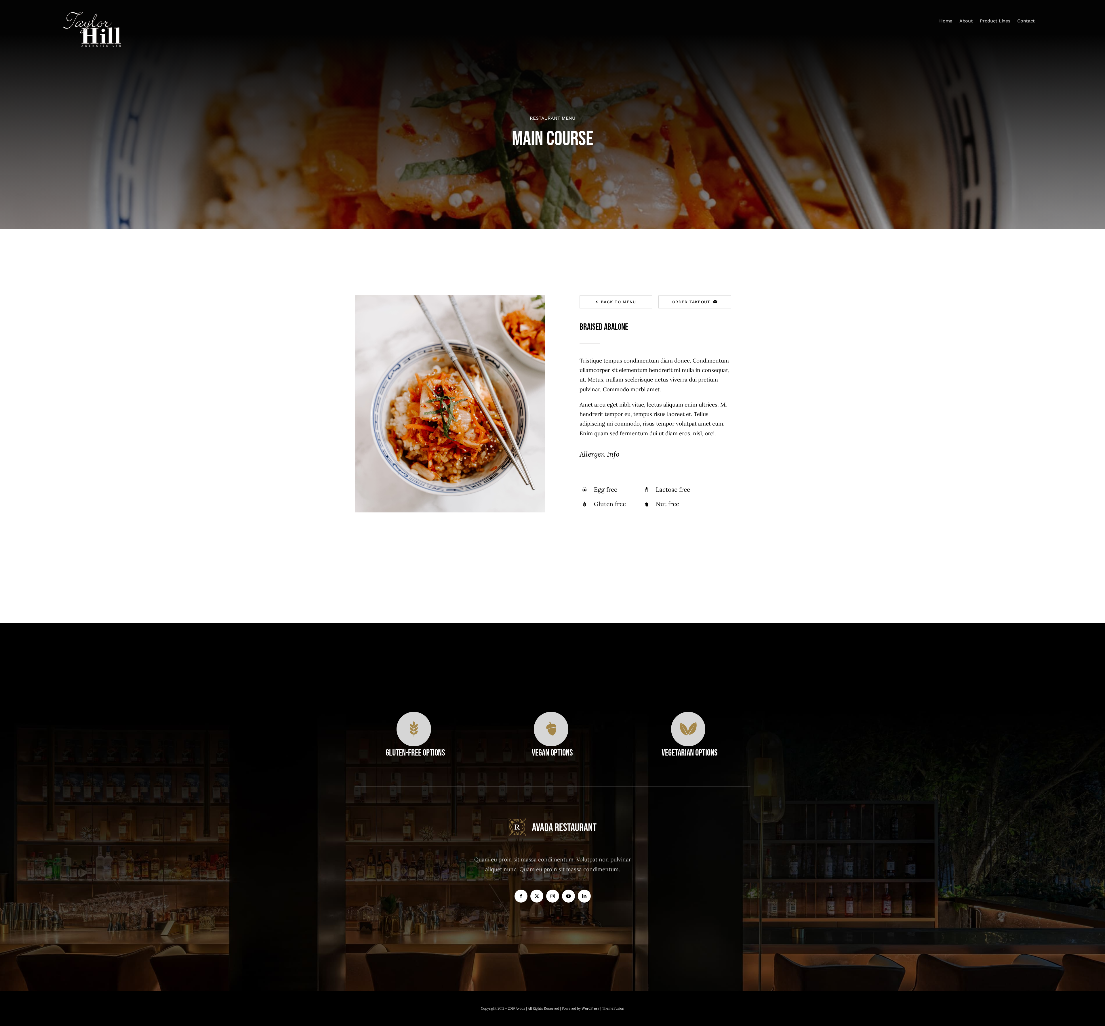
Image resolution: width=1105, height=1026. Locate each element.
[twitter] (536, 896)
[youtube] (568, 896)
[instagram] (552, 896)
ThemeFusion (613, 1008)
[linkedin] (584, 896)
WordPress (591, 1008)
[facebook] (521, 896)
